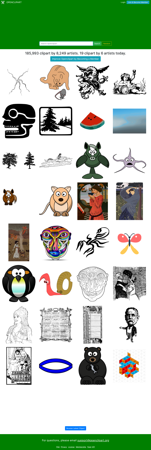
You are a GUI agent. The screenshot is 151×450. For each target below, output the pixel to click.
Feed (89, 447)
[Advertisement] (75, 23)
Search (97, 43)
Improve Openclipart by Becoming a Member (75, 59)
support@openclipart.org (93, 440)
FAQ (58, 447)
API (93, 447)
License (71, 447)
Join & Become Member (138, 2)
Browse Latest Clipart (75, 428)
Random (106, 43)
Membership (81, 447)
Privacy (64, 447)
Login (123, 2)
